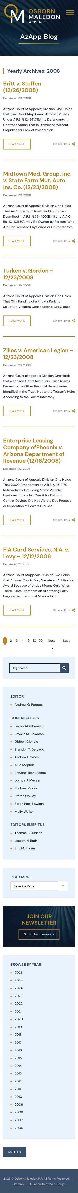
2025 (19, 980)
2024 (19, 988)
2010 (18, 1097)
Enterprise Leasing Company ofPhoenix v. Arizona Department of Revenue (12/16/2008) (33, 450)
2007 (19, 1120)
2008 (19, 1112)
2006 (19, 1128)
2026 (19, 972)
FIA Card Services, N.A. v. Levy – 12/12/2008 (36, 553)
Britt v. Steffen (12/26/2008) (22, 87)
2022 (18, 1003)
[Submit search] (64, 668)
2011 (18, 1089)
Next (51, 640)
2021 (18, 1011)
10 (34, 640)
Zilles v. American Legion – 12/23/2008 (38, 354)
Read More (17, 144)
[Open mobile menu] (70, 13)
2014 (18, 1066)
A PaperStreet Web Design (48, 1184)
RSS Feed (14, 1152)
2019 (18, 1027)
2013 (18, 1073)
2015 (18, 1058)
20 (40, 640)
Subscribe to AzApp (37, 934)
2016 (18, 1050)
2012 (18, 1081)
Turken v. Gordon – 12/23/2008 (28, 274)
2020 (19, 1019)
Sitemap (18, 1184)
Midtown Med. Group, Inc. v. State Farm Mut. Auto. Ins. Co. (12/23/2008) (37, 180)
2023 (18, 996)
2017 (18, 1042)
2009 (19, 1104)
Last (66, 640)
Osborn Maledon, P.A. (29, 1178)
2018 (18, 1034)
